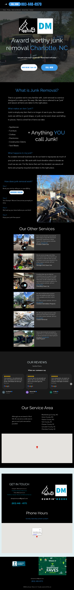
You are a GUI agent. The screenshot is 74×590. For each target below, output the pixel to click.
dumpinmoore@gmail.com (19, 498)
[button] (25, 10)
